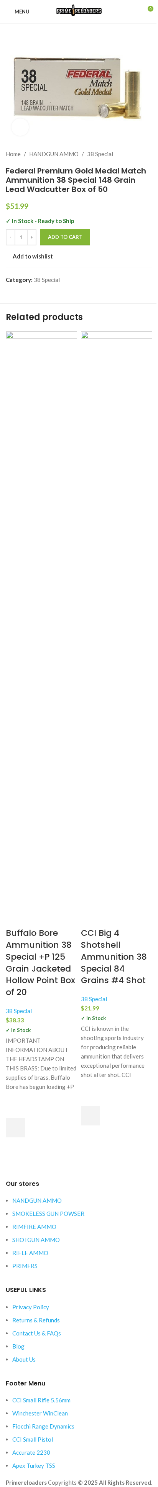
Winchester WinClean (40, 1413)
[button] (15, 1127)
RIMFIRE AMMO (34, 1226)
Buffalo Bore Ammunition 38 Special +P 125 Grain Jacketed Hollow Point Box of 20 (40, 962)
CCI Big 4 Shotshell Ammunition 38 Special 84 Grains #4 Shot (114, 956)
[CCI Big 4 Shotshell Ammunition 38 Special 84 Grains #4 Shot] (116, 618)
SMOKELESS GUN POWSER (48, 1213)
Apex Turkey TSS (33, 1465)
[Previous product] (129, 153)
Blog (18, 1346)
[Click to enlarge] (20, 127)
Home (13, 153)
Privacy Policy (30, 1307)
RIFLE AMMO (30, 1252)
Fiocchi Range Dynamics (43, 1426)
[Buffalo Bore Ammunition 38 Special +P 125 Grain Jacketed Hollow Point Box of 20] (41, 618)
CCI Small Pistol (32, 1439)
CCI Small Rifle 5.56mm (41, 1400)
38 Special (100, 153)
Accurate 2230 (31, 1452)
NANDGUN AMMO (37, 1200)
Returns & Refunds (36, 1320)
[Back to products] (138, 153)
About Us (24, 1359)
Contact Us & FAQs (36, 1333)
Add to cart (65, 237)
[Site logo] (78, 10)
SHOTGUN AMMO (36, 1239)
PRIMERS (25, 1265)
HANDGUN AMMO (54, 153)
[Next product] (147, 153)
